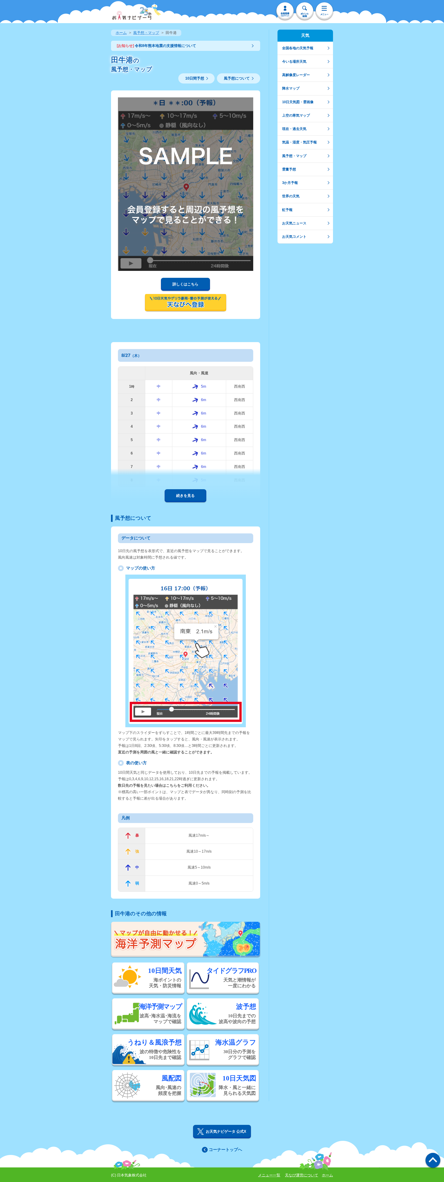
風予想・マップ (146, 33)
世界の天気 (290, 196)
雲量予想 (289, 169)
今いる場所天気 (294, 61)
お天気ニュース (294, 223)
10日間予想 (194, 78)
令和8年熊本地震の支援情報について (156, 46)
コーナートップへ (225, 1149)
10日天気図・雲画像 (298, 102)
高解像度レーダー (296, 75)
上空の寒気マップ (296, 115)
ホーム (121, 33)
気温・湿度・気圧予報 (299, 142)
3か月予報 (290, 183)
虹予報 (287, 210)
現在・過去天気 (294, 129)
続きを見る (185, 496)
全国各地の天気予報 (297, 48)
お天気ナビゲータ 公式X (226, 1131)
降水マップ (290, 88)
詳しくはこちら (185, 284)
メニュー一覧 (269, 1175)
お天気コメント (294, 236)
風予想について (237, 78)
